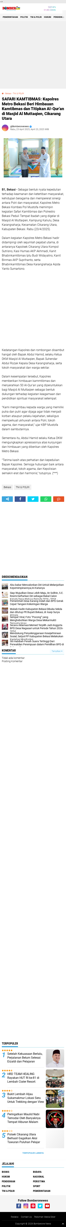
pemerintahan (10, 17)
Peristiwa (39, 1181)
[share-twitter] (32, 499)
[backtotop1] (63, 1223)
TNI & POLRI (36, 17)
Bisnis (5, 1171)
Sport (36, 1186)
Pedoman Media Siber (44, 1217)
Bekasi (8, 93)
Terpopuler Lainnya (33, 1153)
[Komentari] (58, 499)
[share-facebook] (20, 499)
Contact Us (26, 1217)
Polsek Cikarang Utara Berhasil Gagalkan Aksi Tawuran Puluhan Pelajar (23, 1138)
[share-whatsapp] (45, 499)
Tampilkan (56, 651)
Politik (24, 17)
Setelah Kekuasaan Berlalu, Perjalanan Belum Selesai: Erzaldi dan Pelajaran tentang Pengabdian (25, 1059)
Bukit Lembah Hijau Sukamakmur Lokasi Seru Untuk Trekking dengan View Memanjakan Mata (25, 1099)
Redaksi (15, 1217)
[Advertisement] (33, 55)
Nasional (38, 1176)
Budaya (37, 1171)
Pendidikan (59, 17)
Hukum (47, 17)
